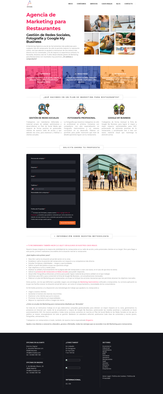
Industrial (106, 348)
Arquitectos (107, 369)
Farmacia (106, 355)
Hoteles (105, 363)
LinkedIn (71, 346)
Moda (105, 352)
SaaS (104, 361)
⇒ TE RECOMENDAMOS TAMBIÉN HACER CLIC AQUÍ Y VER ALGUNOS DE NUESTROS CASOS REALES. (61, 245)
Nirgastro (89, 320)
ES (66, 384)
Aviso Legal (60, 212)
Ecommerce (107, 346)
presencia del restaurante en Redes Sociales (52, 272)
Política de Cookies (119, 376)
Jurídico (105, 367)
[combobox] (33, 188)
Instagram (71, 348)
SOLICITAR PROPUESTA (67, 222)
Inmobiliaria (107, 350)
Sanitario (106, 357)
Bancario (106, 365)
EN (70, 384)
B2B (104, 354)
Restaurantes (107, 359)
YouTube (71, 351)
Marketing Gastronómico (89, 282)
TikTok (71, 353)
